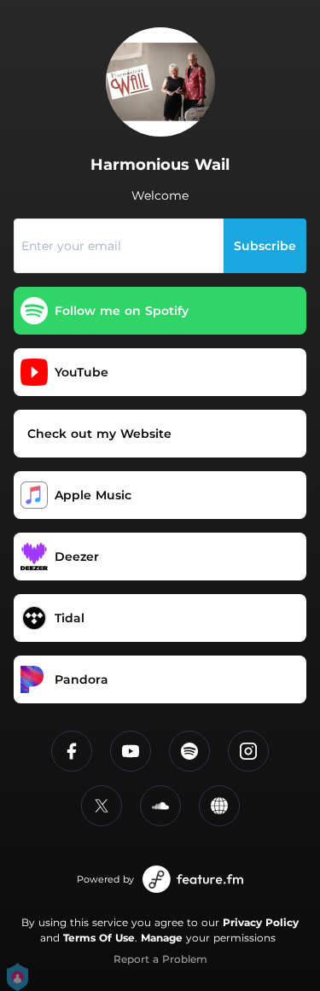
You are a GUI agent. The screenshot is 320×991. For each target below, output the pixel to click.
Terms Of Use (99, 937)
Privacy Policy (261, 922)
